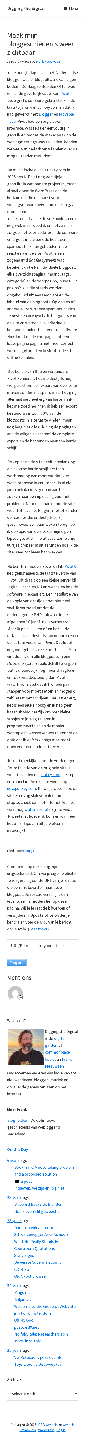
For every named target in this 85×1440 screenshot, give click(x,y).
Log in (61, 1430)
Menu (73, 8)
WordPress (46, 1430)
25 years (14, 1350)
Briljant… (22, 1299)
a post (26, 1181)
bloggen (30, 851)
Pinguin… (23, 1292)
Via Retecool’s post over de (38, 1357)
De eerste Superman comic (37, 1262)
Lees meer (38, 929)
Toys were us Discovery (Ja (38, 1364)
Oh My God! (24, 1320)
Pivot (65, 93)
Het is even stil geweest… (37, 1211)
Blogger (46, 114)
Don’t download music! (34, 1227)
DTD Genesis (48, 1424)
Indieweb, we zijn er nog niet (39, 1188)
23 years (14, 1220)
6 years (13, 1160)
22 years (14, 1197)
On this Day (17, 1149)
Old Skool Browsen (31, 1276)
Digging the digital (26, 8)
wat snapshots (38, 809)
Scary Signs (24, 1255)
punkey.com (49, 774)
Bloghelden (17, 1120)
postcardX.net (26, 1327)
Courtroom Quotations (34, 1248)
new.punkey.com (21, 788)
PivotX (70, 566)
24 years (14, 1285)
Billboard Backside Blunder (38, 1204)
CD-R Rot (22, 1269)
